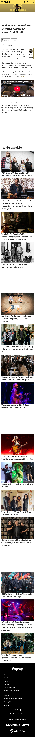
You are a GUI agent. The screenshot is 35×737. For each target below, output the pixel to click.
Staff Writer (18, 36)
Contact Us (6, 705)
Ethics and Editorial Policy (10, 687)
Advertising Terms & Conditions (11, 690)
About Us (6, 678)
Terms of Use (7, 684)
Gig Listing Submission (9, 702)
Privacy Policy (7, 681)
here (22, 77)
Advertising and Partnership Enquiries (13, 698)
